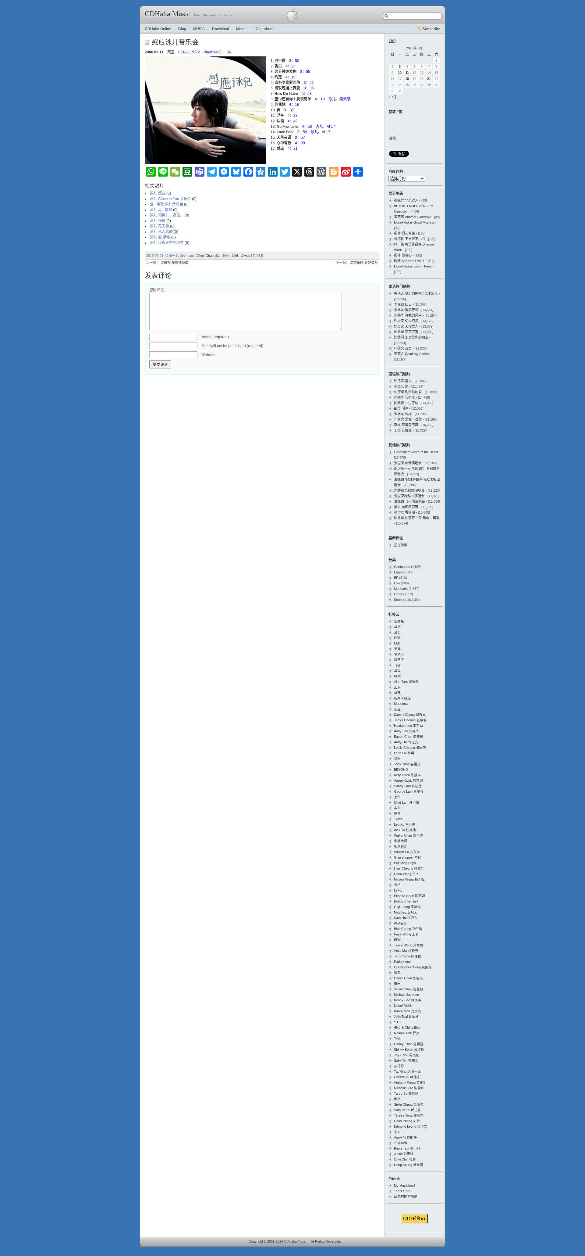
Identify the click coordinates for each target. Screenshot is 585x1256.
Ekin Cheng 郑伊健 (408, 929)
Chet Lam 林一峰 (406, 802)
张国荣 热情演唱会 (408, 463)
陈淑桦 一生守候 (406, 403)
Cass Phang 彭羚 (407, 1121)
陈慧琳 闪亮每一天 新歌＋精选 (416, 518)
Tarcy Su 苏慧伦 (406, 1093)
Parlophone (402, 962)
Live (182, 255)
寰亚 (397, 972)
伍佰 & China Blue (407, 1027)
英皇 (235, 255)
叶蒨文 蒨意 (403, 348)
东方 (397, 1132)
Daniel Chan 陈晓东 (408, 978)
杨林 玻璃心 (403, 255)
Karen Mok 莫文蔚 (407, 1011)
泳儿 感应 (157, 193)
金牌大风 (400, 841)
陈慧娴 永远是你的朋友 (411, 337)
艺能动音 (400, 1143)
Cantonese (402, 567)
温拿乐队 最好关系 (364, 262)
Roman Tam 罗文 (407, 1033)
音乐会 (245, 255)
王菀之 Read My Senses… (414, 354)
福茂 (397, 692)
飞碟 (397, 665)
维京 (397, 1099)
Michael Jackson (406, 994)
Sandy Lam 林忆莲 (408, 786)
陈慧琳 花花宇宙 (406, 332)
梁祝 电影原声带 (406, 507)
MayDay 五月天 (405, 912)
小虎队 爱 (401, 386)
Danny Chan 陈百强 (409, 1044)
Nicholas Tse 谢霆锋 (409, 1088)
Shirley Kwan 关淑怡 (409, 1049)
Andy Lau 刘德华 (406, 731)
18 (407, 79)
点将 (397, 885)
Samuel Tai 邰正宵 (407, 1110)
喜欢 (392, 138)
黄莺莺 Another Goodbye (412, 217)
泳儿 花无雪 (159, 226)
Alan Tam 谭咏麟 (406, 682)
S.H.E (398, 1022)
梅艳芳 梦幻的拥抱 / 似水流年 (416, 293)
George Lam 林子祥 (409, 791)
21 (429, 79)
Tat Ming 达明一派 (407, 1071)
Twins (398, 819)
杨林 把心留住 (404, 233)
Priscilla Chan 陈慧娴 (409, 896)
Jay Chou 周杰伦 (406, 1055)
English (399, 572)
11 (407, 72)
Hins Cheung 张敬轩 (409, 868)
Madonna (401, 703)
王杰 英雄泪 (403, 430)
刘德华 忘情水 (404, 397)
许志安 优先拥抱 (406, 321)
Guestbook (265, 29)
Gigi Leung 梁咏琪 (407, 907)
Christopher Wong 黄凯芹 (413, 967)
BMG (398, 676)
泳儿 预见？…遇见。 (167, 215)
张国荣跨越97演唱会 (409, 496)
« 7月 (392, 97)
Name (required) (215, 337)
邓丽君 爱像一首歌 (408, 419)
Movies (242, 29)
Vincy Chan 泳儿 (209, 255)
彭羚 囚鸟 (401, 408)
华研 (397, 758)
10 (400, 72)
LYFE (398, 890)
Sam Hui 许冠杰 (405, 918)
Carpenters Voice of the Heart (416, 452)
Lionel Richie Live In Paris (413, 266)
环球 (397, 638)
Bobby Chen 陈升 (407, 901)
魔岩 (397, 983)
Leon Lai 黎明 (404, 753)
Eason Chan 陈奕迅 (408, 736)
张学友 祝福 (403, 414)
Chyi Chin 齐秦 (405, 1159)
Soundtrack (402, 599)
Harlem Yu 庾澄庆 (407, 1077)
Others (399, 594)
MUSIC (199, 29)
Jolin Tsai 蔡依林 (406, 1016)
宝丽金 (399, 621)
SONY (398, 654)
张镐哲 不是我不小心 (409, 239)
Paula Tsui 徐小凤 (407, 1148)
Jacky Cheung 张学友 (410, 720)
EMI (397, 643)
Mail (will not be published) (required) (232, 346)
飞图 (397, 1038)
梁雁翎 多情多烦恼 (174, 262)
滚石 (397, 632)
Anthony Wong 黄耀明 (410, 1082)
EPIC (398, 940)
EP (396, 578)
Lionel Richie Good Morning (414, 222)
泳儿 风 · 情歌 (161, 210)
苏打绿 (399, 1066)
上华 (397, 797)
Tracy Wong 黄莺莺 (408, 945)
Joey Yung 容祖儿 (407, 764)
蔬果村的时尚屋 (405, 1196)
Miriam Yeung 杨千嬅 (409, 879)
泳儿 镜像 (157, 221)
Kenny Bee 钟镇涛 (407, 1000)
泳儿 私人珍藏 (161, 232)
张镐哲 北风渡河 (406, 200)
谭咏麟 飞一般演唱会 (409, 501)
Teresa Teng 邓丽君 (409, 1115)
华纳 (397, 627)
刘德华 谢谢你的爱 (408, 392)
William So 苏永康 (407, 852)
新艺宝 (399, 660)
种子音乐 (400, 923)
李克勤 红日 (403, 304)
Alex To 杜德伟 (405, 830)
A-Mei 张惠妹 (403, 1154)
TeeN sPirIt (402, 1191)
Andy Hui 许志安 (406, 742)
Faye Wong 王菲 (406, 934)
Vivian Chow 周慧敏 (408, 989)
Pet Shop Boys (405, 863)
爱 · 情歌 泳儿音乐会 (166, 204)
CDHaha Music (167, 14)
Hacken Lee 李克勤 (408, 725)
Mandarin (401, 588)
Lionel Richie (403, 1005)
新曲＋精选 (402, 698)
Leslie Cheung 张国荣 (410, 747)
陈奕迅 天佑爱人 (406, 326)
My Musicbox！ (405, 1185)
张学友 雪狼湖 (404, 512)
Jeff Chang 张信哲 (407, 956)
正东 (397, 687)
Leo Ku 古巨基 (404, 824)
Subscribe (431, 29)
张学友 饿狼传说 (406, 310)
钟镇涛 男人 (403, 381)
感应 (226, 255)
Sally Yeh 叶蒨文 (406, 1060)
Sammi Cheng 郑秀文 (410, 714)
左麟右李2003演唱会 (409, 490)
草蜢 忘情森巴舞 (406, 425)
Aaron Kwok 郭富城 (408, 780)
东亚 (397, 709)
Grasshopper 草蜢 (407, 857)
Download (220, 29)
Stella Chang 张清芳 (409, 1104)
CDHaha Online (158, 29)
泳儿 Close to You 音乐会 (170, 199)
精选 (397, 813)
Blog (182, 29)
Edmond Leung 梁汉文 (410, 1126)
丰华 (397, 808)
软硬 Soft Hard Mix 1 (409, 261)
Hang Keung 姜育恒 (408, 1165)
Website (208, 355)
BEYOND (401, 769)
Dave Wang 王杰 (406, 874)
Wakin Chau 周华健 (408, 835)
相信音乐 (400, 846)
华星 (397, 671)
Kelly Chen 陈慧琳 (407, 775)
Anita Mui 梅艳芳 (406, 951)
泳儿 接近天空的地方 (167, 243)
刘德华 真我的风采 (408, 315)
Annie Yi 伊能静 (405, 1137)
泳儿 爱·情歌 (160, 237)
